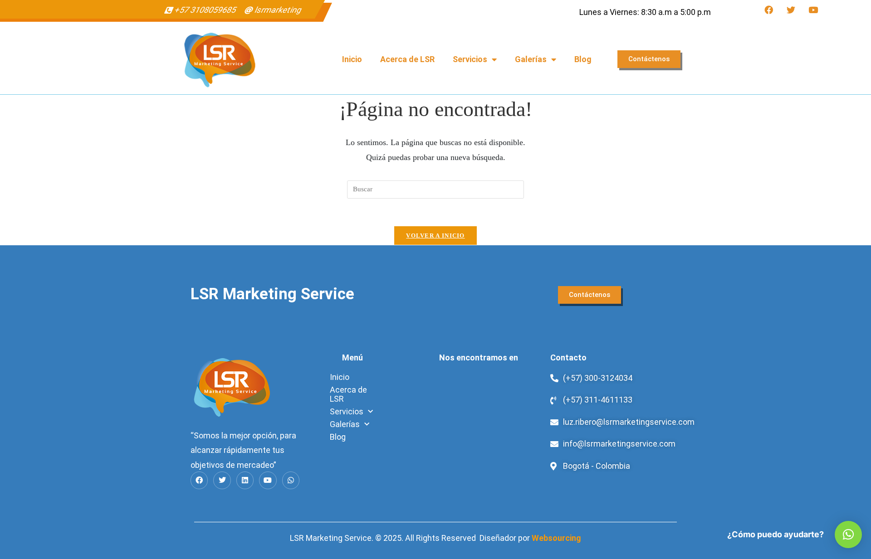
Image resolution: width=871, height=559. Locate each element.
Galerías (531, 59)
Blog (583, 59)
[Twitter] (791, 10)
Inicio (352, 59)
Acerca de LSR (407, 59)
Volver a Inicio (435, 235)
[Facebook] (769, 10)
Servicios (470, 59)
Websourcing (556, 538)
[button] (848, 534)
